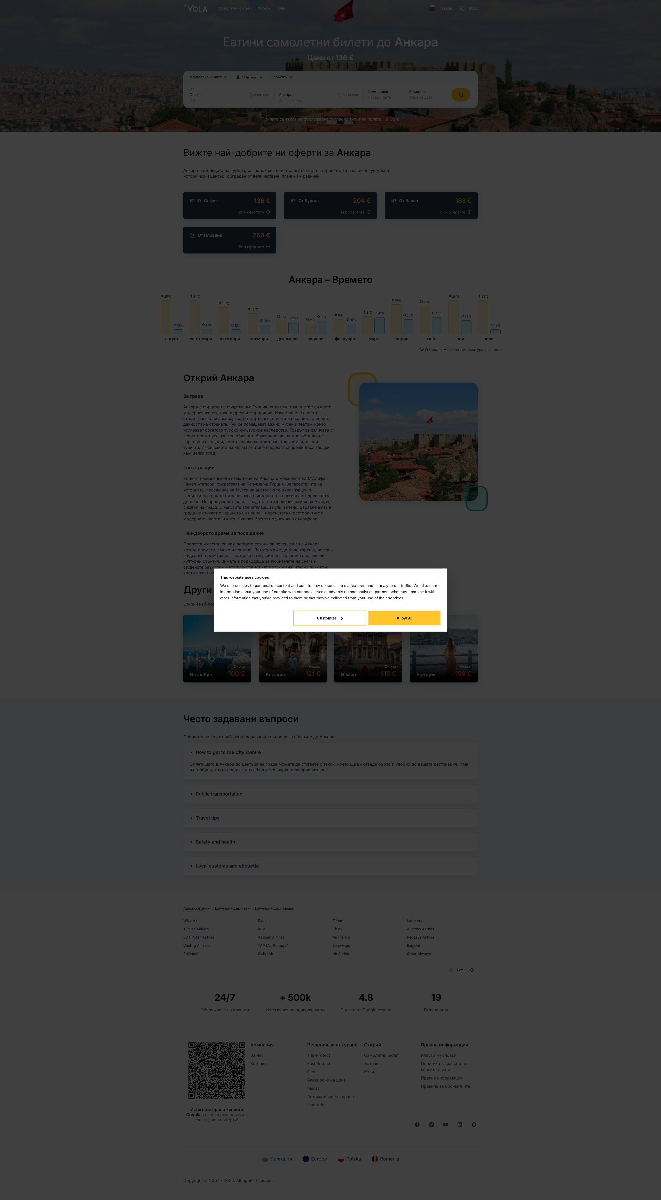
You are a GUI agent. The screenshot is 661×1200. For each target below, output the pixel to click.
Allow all (404, 618)
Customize (327, 618)
